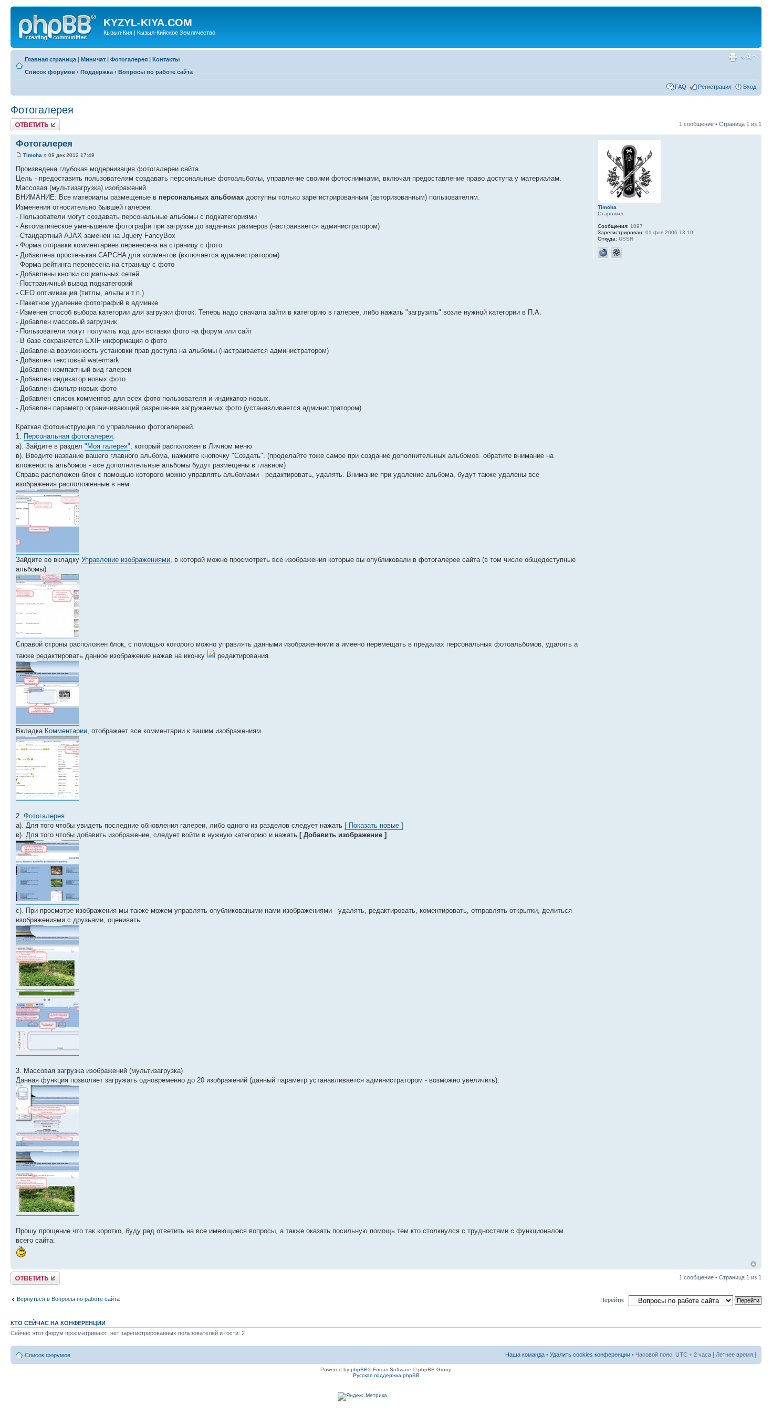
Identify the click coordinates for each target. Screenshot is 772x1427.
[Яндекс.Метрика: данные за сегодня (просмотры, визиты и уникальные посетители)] (362, 1396)
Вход (749, 87)
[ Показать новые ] (374, 825)
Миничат (93, 59)
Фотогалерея (129, 59)
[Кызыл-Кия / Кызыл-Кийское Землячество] (58, 26)
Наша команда (525, 1354)
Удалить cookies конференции (590, 1354)
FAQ (680, 87)
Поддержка (96, 72)
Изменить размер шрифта (748, 57)
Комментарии (66, 731)
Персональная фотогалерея (68, 436)
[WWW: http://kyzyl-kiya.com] (603, 252)
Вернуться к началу (753, 1264)
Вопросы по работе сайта (155, 72)
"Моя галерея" (107, 446)
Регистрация (715, 87)
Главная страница (50, 59)
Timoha (32, 155)
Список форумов (50, 72)
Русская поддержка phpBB (386, 1375)
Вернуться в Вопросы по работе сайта (68, 1299)
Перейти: (612, 1300)
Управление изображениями (125, 560)
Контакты (166, 59)
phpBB (359, 1369)
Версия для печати (732, 57)
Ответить (23, 121)
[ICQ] (616, 252)
